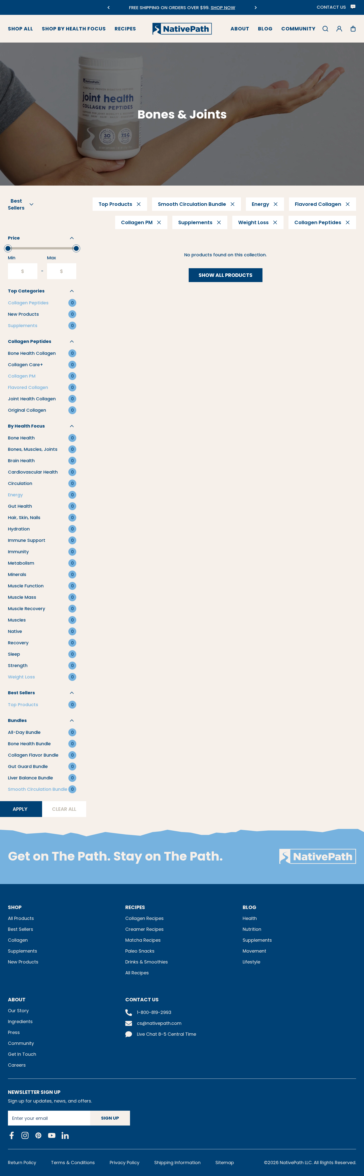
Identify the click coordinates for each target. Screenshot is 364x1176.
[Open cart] (353, 29)
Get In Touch (22, 1054)
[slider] (7, 248)
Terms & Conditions (73, 1162)
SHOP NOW (206, 7)
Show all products (226, 275)
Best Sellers (20, 929)
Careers (17, 1065)
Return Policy (22, 1162)
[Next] (256, 7)
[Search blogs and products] (325, 29)
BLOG (249, 907)
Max (51, 258)
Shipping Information (177, 1162)
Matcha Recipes (143, 940)
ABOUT (17, 999)
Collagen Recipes (144, 918)
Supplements (22, 951)
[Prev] (108, 7)
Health (250, 918)
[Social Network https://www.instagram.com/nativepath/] (25, 1135)
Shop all (20, 28)
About (240, 28)
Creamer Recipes (144, 929)
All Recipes (137, 973)
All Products (21, 918)
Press (14, 1032)
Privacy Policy (124, 1162)
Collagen (18, 940)
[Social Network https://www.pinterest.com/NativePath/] (38, 1135)
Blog (265, 28)
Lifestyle (251, 962)
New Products (23, 962)
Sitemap (224, 1162)
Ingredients (20, 1021)
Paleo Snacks (140, 951)
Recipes (125, 28)
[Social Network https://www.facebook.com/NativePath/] (11, 1135)
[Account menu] (339, 29)
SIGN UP (110, 1118)
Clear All (64, 809)
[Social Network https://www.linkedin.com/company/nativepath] (65, 1135)
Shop (15, 907)
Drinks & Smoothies (146, 962)
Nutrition (252, 929)
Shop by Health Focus (74, 28)
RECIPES (135, 907)
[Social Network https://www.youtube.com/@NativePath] (51, 1135)
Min (11, 258)
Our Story (18, 1011)
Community (298, 28)
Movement (254, 951)
